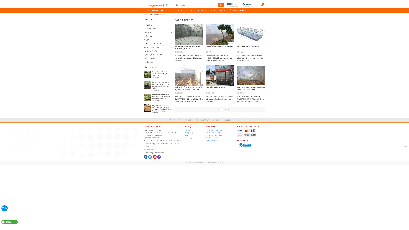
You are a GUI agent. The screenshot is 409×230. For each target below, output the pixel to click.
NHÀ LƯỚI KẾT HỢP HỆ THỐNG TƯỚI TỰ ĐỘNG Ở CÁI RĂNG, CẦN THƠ (188, 88)
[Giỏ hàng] (262, 5)
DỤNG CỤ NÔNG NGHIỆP (153, 55)
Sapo (221, 162)
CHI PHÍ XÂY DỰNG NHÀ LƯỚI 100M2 (219, 46)
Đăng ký (188, 135)
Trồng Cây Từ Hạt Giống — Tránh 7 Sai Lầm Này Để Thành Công (161, 74)
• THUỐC (236, 120)
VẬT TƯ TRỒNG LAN (151, 47)
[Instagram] (159, 157)
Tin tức (212, 10)
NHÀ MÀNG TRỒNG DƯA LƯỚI (248, 46)
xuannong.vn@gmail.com (155, 153)
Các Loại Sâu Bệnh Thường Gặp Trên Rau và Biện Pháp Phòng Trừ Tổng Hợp (161, 96)
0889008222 (232, 4)
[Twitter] (150, 157)
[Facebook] (146, 157)
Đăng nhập (189, 133)
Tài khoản (247, 4)
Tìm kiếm (188, 130)
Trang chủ (178, 10)
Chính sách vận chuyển (214, 135)
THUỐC (146, 40)
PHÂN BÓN (148, 36)
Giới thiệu (190, 10)
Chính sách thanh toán (214, 130)
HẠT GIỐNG (148, 25)
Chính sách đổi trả (212, 138)
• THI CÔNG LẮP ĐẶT (201, 120)
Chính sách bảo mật (213, 133)
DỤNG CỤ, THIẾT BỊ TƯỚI (153, 44)
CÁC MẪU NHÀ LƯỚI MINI (215, 87)
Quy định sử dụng (212, 140)
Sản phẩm (201, 10)
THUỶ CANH (148, 62)
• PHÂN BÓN (227, 120)
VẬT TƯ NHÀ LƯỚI (150, 51)
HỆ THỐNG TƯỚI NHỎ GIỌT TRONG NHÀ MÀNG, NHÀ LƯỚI (188, 47)
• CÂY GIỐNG (215, 120)
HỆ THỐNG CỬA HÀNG (237, 10)
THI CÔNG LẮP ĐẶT (151, 29)
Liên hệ (222, 10)
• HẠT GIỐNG (187, 120)
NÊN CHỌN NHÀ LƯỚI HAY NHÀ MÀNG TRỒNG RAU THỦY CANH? (251, 88)
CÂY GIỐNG (148, 32)
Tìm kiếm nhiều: (175, 120)
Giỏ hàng (188, 138)
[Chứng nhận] (244, 145)
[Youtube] (155, 157)
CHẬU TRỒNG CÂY (150, 58)
